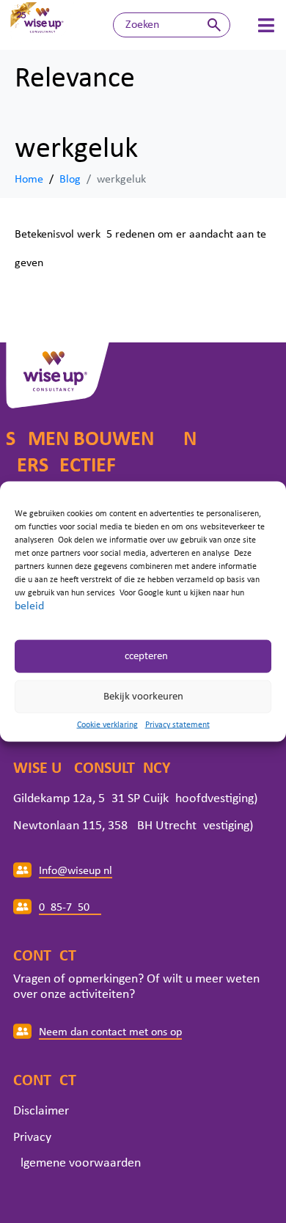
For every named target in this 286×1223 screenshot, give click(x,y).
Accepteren (143, 655)
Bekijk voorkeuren (143, 696)
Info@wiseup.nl (75, 871)
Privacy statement (177, 725)
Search (214, 25)
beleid (29, 606)
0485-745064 (70, 908)
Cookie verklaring (107, 725)
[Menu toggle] (266, 25)
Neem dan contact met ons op (110, 1032)
